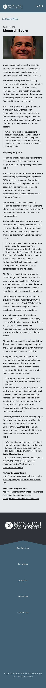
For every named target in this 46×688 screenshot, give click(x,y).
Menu (40, 6)
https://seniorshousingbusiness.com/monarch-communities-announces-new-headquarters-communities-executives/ (23, 495)
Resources (23, 596)
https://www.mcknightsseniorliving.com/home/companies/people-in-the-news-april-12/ (22, 479)
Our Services (23, 548)
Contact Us (22, 612)
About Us (22, 580)
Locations (23, 564)
